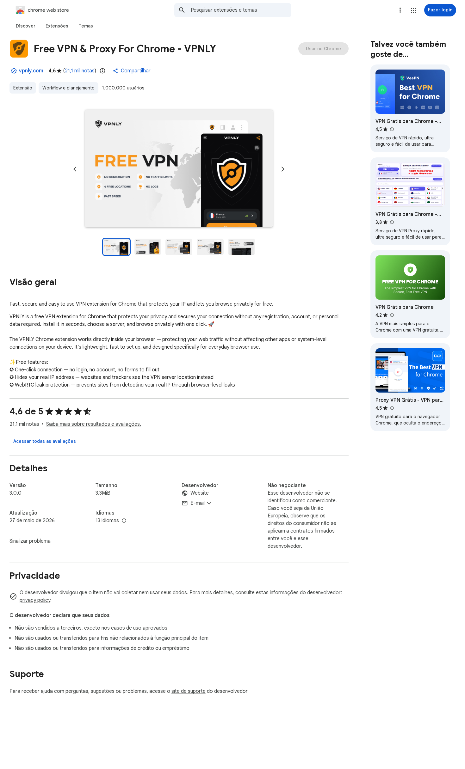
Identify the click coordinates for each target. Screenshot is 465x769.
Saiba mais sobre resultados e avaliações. (93, 424)
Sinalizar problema (30, 541)
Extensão (22, 88)
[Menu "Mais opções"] (400, 10)
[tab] (25, 26)
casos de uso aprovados (139, 628)
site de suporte (188, 691)
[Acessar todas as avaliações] (44, 441)
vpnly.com (31, 71)
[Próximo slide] (282, 169)
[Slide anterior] (75, 169)
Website (199, 493)
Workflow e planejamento (68, 88)
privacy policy (35, 600)
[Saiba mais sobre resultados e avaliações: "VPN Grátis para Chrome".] (392, 315)
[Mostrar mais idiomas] (124, 521)
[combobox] (241, 10)
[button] (413, 10)
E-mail (197, 503)
